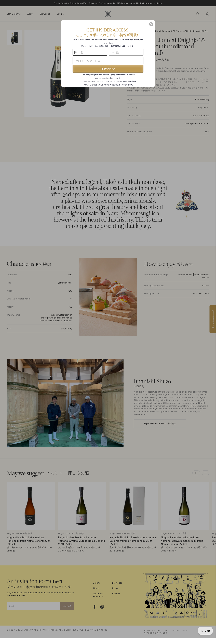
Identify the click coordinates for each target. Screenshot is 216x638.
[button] (151, 24)
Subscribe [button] (108, 69)
